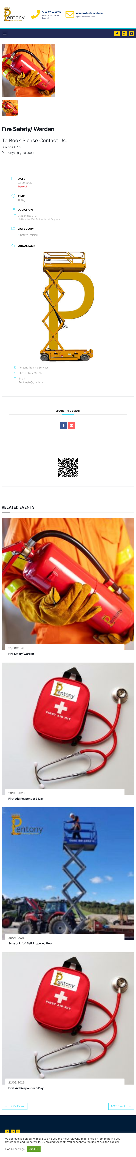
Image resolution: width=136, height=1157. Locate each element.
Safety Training (29, 234)
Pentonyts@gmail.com (31, 382)
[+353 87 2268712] (35, 14)
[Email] (71, 425)
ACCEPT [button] (33, 1148)
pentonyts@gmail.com (90, 13)
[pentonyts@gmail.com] (70, 14)
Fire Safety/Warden (21, 653)
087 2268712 (34, 373)
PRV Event (18, 1106)
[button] (5, 33)
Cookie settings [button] (15, 1149)
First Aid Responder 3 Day (26, 798)
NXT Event (118, 1106)
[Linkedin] (131, 33)
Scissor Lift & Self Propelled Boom (31, 943)
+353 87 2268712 (51, 11)
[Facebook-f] (117, 33)
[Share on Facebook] (63, 425)
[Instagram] (124, 33)
